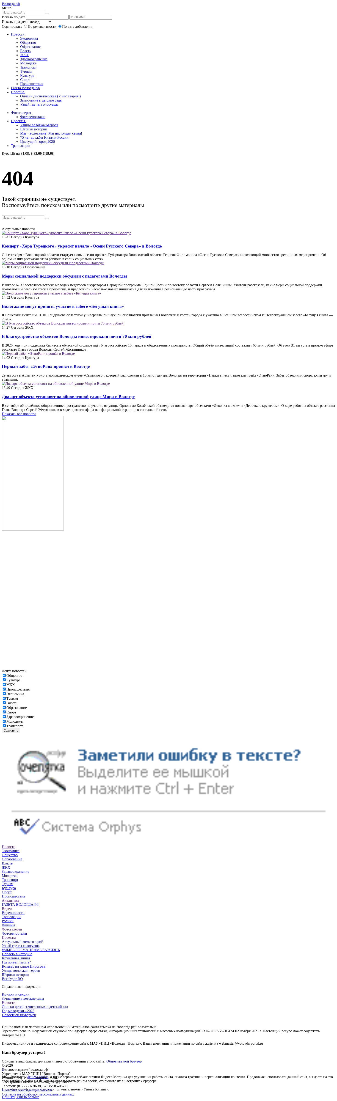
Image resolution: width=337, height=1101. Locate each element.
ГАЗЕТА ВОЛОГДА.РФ (20, 904)
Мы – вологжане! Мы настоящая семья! (51, 133)
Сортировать (12, 26)
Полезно (18, 92)
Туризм (26, 71)
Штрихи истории (33, 129)
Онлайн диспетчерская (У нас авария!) (50, 96)
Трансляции (20, 146)
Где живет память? (16, 962)
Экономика (29, 38)
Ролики (8, 921)
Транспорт (28, 67)
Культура (27, 75)
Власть (25, 51)
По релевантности (42, 26)
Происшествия (31, 84)
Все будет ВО (12, 979)
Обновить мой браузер (124, 1061)
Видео (7, 909)
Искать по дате (13, 17)
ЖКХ (24, 55)
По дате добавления (77, 26)
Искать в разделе (15, 22)
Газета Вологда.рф (25, 88)
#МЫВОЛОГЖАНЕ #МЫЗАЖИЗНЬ (31, 950)
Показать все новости (19, 414)
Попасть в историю (17, 954)
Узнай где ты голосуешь (39, 104)
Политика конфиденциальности (27, 1090)
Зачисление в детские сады (41, 100)
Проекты (18, 121)
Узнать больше (27, 1097)
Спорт (25, 80)
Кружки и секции (16, 994)
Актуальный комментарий (22, 942)
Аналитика (10, 900)
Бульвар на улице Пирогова (23, 966)
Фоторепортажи (32, 117)
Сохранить (11, 730)
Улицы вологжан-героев (39, 125)
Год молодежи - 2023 (18, 1011)
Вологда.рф (11, 4)
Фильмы (8, 925)
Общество (28, 42)
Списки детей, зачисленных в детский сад (35, 1007)
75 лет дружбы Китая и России (44, 137)
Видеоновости (13, 913)
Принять (8, 1097)
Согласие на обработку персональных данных (38, 1094)
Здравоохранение (33, 59)
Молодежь (28, 63)
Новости (18, 34)
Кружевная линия (16, 958)
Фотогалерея (21, 113)
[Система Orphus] (168, 843)
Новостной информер (19, 1015)
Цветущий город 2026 (37, 141)
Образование (30, 47)
